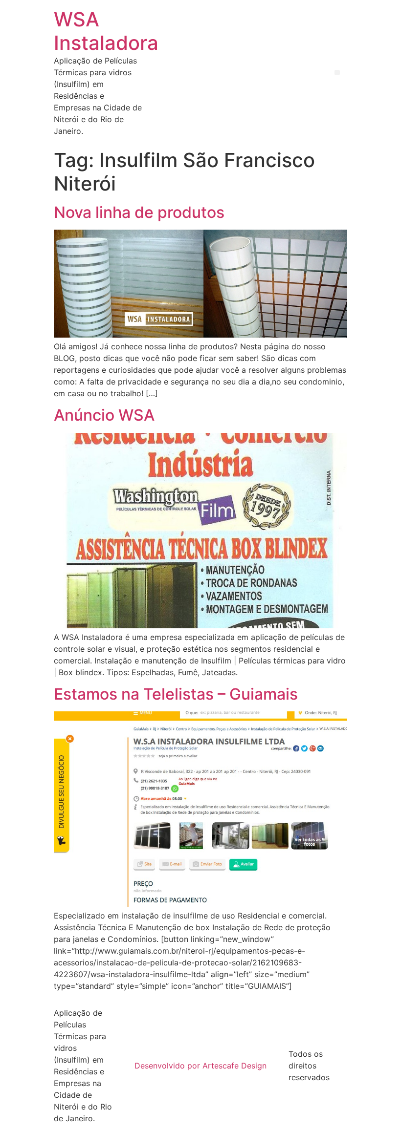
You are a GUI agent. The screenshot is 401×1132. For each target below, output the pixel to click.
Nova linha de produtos (139, 212)
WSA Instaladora (106, 31)
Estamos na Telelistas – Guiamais (176, 694)
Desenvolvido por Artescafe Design (200, 1065)
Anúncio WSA (104, 415)
